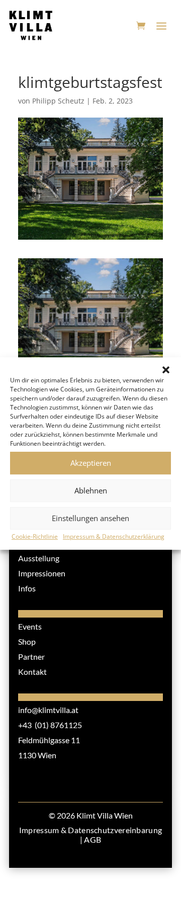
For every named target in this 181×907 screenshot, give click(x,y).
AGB (92, 839)
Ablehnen (90, 490)
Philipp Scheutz (58, 101)
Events (30, 626)
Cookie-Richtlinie (35, 536)
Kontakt (32, 671)
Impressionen (41, 573)
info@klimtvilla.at (48, 710)
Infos (27, 588)
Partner (31, 656)
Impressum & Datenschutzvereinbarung (90, 830)
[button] (166, 370)
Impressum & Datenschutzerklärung (113, 536)
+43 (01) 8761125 (50, 725)
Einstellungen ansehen (90, 518)
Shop (27, 641)
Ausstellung (38, 558)
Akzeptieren (90, 463)
